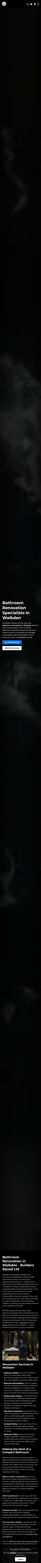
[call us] (28, 4)
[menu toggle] (38, 4)
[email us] (31, 4)
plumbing (23, 1322)
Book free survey (12, 648)
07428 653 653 (13, 642)
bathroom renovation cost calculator (23, 1541)
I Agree (20, 1559)
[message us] (35, 4)
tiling (4, 1325)
